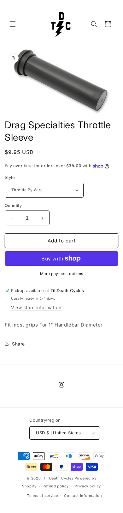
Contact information (83, 495)
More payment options (61, 273)
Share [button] (18, 343)
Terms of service (42, 495)
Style (10, 177)
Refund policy (55, 486)
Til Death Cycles (59, 478)
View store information (36, 307)
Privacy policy (88, 486)
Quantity (13, 205)
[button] (13, 24)
